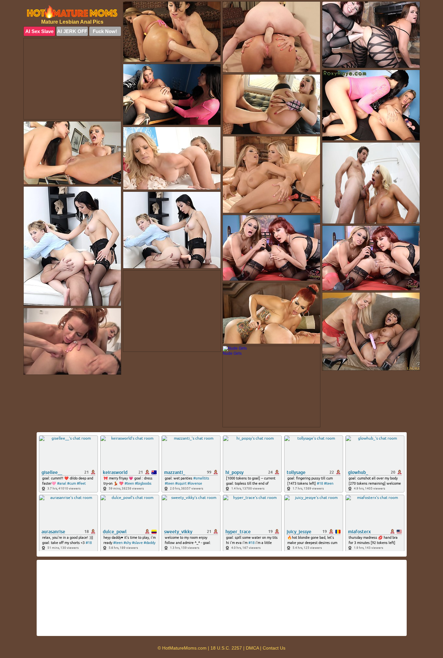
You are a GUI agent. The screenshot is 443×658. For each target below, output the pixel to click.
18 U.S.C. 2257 (226, 648)
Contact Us (274, 648)
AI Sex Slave (39, 31)
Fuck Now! (105, 31)
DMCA (252, 648)
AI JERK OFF (72, 31)
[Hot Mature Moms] (72, 11)
